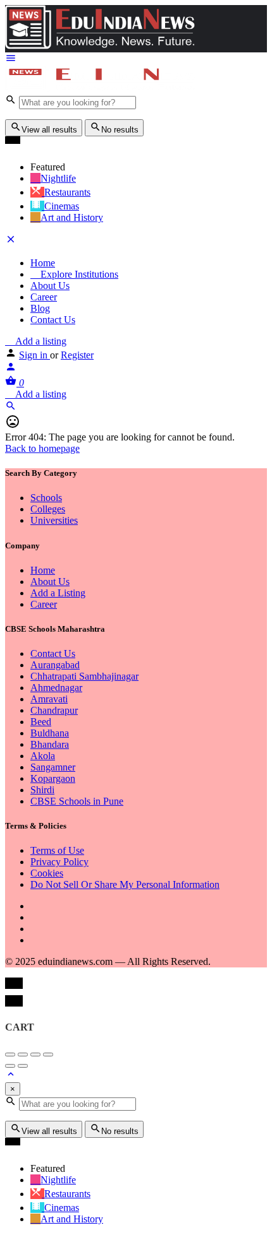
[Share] (23, 1054)
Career (43, 297)
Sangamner (52, 767)
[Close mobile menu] (10, 241)
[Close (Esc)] (10, 1054)
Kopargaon (52, 778)
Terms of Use (57, 850)
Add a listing (39, 341)
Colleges (47, 509)
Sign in (34, 355)
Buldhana (49, 733)
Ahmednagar (56, 687)
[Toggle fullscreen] (35, 1054)
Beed (40, 721)
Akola (42, 755)
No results (120, 129)
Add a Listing (57, 593)
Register (77, 355)
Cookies (46, 873)
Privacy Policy (59, 861)
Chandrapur (54, 710)
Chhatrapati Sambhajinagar (84, 676)
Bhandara (49, 744)
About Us (50, 285)
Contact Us (52, 319)
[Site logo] (100, 88)
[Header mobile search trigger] (10, 408)
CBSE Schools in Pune (76, 801)
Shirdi (42, 789)
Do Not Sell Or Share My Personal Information (124, 884)
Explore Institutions (78, 274)
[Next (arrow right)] (23, 1066)
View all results (49, 129)
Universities (54, 520)
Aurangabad (55, 664)
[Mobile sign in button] (10, 368)
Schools (46, 497)
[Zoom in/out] (48, 1054)
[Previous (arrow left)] (10, 1066)
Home (42, 262)
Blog (40, 308)
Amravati (49, 699)
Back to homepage (42, 448)
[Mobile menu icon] (136, 59)
